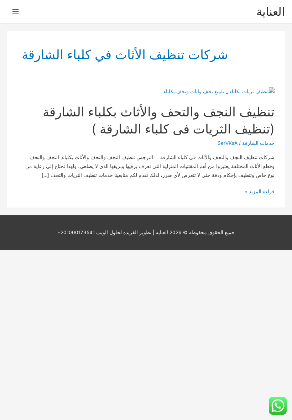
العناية (270, 12)
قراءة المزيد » (260, 192)
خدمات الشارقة (258, 143)
